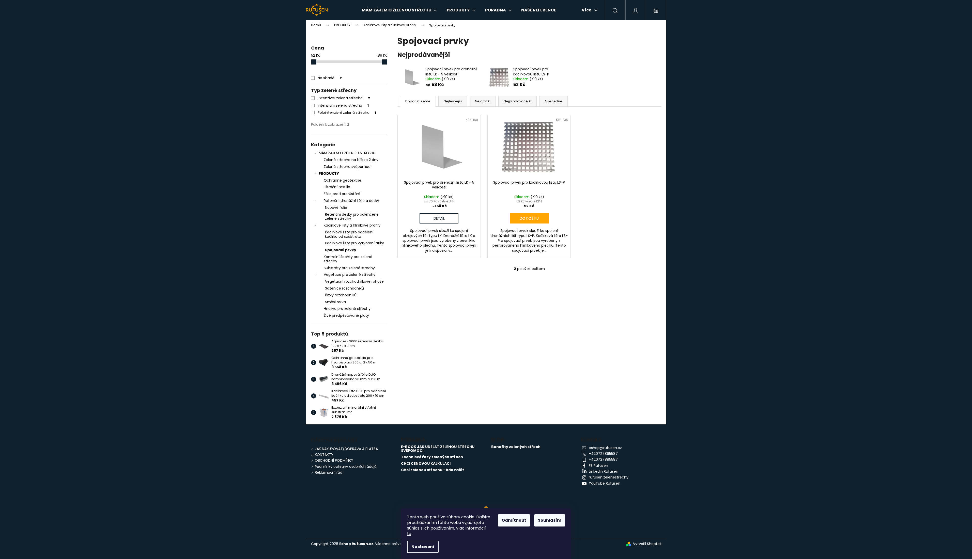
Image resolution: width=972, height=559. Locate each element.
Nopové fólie (336, 207)
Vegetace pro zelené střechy (349, 274)
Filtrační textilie (337, 186)
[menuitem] (399, 10)
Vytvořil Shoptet (647, 543)
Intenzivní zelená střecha (343, 105)
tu (409, 534)
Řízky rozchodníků (341, 295)
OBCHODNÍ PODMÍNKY (334, 460)
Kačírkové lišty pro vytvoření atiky (354, 243)
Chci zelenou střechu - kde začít (432, 470)
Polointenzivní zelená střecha (347, 112)
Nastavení (422, 547)
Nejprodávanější (517, 101)
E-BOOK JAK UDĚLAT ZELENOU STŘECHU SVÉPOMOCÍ (437, 449)
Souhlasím (549, 520)
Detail (439, 218)
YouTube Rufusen (604, 483)
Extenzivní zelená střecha (344, 98)
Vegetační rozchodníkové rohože (354, 281)
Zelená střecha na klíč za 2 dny (351, 159)
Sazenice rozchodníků (344, 288)
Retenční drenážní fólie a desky (351, 200)
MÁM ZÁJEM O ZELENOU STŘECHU (347, 152)
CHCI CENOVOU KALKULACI (426, 464)
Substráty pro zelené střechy (349, 267)
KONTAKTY (324, 454)
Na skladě (330, 78)
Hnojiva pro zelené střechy (347, 308)
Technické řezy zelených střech (432, 457)
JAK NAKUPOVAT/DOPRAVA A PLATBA (346, 448)
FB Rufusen (598, 465)
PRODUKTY (329, 173)
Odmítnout (514, 520)
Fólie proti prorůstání (342, 193)
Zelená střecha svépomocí (348, 166)
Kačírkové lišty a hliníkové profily (352, 225)
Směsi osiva (335, 302)
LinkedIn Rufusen (603, 471)
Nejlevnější (453, 101)
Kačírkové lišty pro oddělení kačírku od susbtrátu (349, 234)
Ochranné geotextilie (342, 180)
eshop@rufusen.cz (605, 447)
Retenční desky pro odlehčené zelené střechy (352, 216)
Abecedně (553, 101)
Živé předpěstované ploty (346, 315)
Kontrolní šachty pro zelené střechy (348, 259)
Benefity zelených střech (516, 447)
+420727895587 (603, 453)
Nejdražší (482, 101)
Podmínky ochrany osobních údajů (346, 466)
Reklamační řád (328, 472)
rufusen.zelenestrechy (608, 477)
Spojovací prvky (340, 249)
